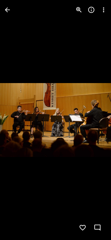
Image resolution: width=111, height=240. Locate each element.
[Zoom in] (79, 10)
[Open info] (91, 10)
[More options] (103, 10)
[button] (17, 120)
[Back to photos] (7, 9)
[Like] (82, 227)
